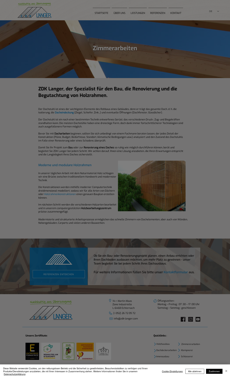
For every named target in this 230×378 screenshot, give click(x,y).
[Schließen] (226, 371)
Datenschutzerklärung (15, 374)
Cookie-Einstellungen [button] (172, 371)
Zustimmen (214, 371)
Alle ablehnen (195, 371)
